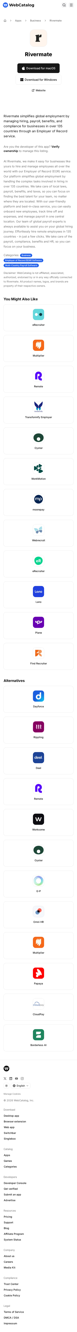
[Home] (18, 5)
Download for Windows (41, 79)
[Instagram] (22, 1078)
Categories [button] (10, 1166)
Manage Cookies (12, 1094)
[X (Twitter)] (5, 1078)
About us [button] (9, 1256)
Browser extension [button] (15, 1121)
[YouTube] (16, 1078)
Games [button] (8, 1160)
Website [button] (40, 90)
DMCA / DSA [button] (11, 1317)
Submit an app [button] (12, 1194)
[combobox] (20, 1086)
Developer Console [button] (15, 1183)
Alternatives (14, 681)
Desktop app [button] (11, 1115)
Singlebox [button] (10, 1138)
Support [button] (8, 1222)
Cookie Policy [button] (12, 1295)
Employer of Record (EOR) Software (23, 260)
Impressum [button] (10, 1323)
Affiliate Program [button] (14, 1233)
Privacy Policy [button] (12, 1289)
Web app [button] (9, 1127)
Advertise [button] (9, 1200)
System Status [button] (12, 1239)
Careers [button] (8, 1261)
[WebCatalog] (6, 1068)
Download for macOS (40, 68)
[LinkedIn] (10, 1078)
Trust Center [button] (11, 1283)
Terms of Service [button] (14, 1311)
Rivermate (56, 20)
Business (35, 20)
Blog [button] (6, 1228)
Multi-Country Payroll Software (21, 265)
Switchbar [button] (10, 1132)
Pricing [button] (8, 1216)
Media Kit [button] (9, 1267)
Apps (18, 20)
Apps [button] (7, 1155)
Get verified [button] (11, 1188)
